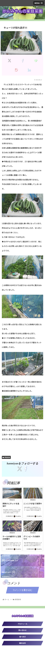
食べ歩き (22, 636)
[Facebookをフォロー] (25, 468)
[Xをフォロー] (19, 468)
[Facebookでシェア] (22, 60)
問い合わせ (22, 630)
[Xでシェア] (9, 60)
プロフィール (22, 624)
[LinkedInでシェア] (29, 70)
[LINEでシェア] (35, 60)
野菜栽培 (7, 457)
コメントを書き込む (22, 590)
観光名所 (22, 643)
